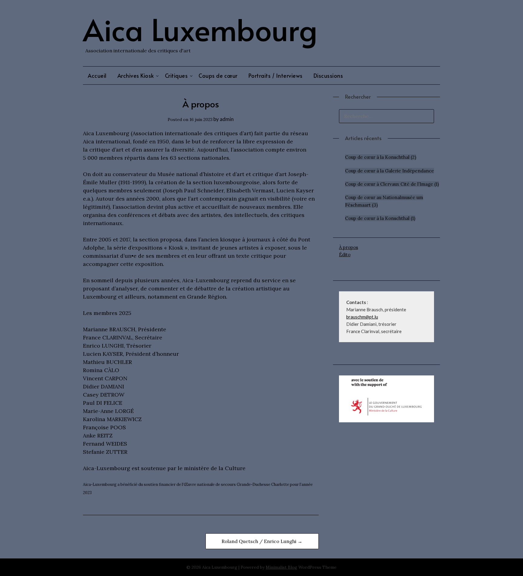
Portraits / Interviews (275, 75)
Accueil (97, 75)
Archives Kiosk (135, 75)
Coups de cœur (218, 75)
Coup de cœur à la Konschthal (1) (380, 218)
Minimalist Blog (281, 567)
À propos (348, 247)
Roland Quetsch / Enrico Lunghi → (262, 541)
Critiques (176, 75)
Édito (344, 254)
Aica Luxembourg (200, 29)
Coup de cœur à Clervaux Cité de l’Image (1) (392, 184)
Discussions (328, 75)
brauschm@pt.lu (362, 316)
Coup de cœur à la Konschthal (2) (380, 157)
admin (227, 119)
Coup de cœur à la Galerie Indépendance (389, 171)
